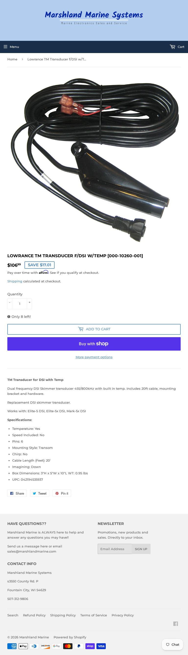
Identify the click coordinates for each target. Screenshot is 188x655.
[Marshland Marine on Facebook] (175, 624)
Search (12, 615)
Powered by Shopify (70, 637)
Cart (180, 47)
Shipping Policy (63, 615)
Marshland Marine (34, 637)
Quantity (15, 294)
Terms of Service (93, 615)
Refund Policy (34, 615)
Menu (14, 47)
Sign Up (141, 549)
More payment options (94, 357)
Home (12, 59)
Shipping (14, 281)
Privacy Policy (123, 615)
